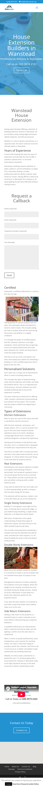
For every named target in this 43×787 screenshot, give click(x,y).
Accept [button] (8, 784)
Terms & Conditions (24, 769)
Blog (34, 766)
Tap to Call (21, 70)
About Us (15, 766)
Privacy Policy (20, 772)
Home (7, 766)
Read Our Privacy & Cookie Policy (25, 784)
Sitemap (11, 769)
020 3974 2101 (28, 64)
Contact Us (21, 730)
